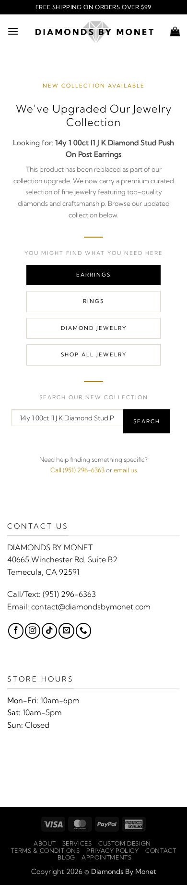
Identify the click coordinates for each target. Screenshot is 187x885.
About (45, 843)
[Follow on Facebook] (15, 630)
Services (77, 843)
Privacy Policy (112, 850)
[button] (13, 31)
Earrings (93, 274)
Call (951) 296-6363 (77, 470)
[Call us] (83, 630)
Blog (66, 857)
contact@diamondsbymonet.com (91, 606)
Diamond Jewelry (94, 328)
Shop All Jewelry (94, 354)
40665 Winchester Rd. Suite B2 (62, 559)
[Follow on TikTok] (49, 630)
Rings (93, 301)
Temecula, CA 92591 (43, 572)
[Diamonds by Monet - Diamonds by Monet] (94, 31)
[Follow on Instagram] (32, 630)
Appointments (106, 857)
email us (125, 470)
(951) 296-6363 (69, 594)
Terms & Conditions (45, 850)
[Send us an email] (66, 630)
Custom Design (124, 843)
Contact (160, 850)
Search (146, 421)
